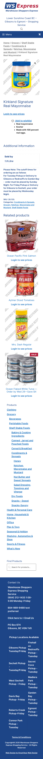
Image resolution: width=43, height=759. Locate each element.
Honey (17, 461)
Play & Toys (13, 527)
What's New (13, 548)
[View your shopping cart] (39, 34)
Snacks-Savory (19, 505)
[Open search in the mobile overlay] (21, 29)
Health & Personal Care (19, 510)
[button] (35, 63)
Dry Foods (17, 496)
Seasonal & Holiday (17, 531)
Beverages (15, 419)
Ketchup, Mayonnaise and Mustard (23, 469)
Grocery (15, 43)
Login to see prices (14, 114)
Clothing (11, 409)
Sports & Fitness (16, 544)
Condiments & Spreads (24, 202)
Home (6, 43)
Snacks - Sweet (20, 500)
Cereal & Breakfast (21, 448)
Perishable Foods (18, 423)
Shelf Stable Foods (20, 207)
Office (10, 522)
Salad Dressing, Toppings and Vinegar (22, 488)
